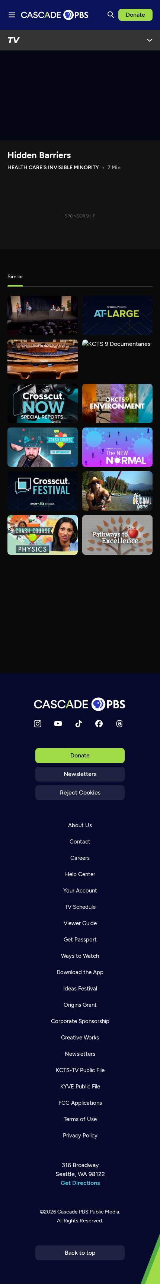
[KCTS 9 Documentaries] (117, 359)
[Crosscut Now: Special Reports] (42, 403)
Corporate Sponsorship (80, 1021)
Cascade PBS (73, 1212)
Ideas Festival (80, 988)
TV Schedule (80, 907)
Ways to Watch (80, 956)
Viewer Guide (80, 923)
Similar (15, 276)
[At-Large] (117, 315)
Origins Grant (80, 1005)
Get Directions (80, 1182)
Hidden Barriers (39, 155)
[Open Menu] (150, 40)
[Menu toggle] (11, 14)
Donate (135, 14)
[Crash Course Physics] (42, 534)
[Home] (80, 704)
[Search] (110, 14)
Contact (80, 841)
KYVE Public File (80, 1086)
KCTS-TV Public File (80, 1070)
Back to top (80, 1252)
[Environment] (117, 403)
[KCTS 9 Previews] (42, 359)
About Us (80, 825)
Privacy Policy (80, 1135)
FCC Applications (80, 1103)
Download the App (80, 972)
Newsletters (80, 773)
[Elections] (42, 315)
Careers (80, 858)
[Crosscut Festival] (42, 491)
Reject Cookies (80, 792)
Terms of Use (80, 1119)
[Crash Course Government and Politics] (42, 447)
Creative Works (80, 1037)
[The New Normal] (117, 447)
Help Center (80, 874)
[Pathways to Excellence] (117, 534)
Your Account (80, 890)
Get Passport (80, 939)
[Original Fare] (117, 491)
